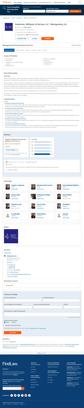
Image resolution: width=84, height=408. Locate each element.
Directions (9, 262)
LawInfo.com (70, 383)
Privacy (9, 404)
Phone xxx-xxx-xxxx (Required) (42, 304)
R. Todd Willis (15, 214)
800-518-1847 (12, 267)
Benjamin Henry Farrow (44, 185)
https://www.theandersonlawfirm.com (21, 274)
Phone (13, 322)
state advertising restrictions (28, 344)
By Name (33, 387)
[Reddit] (26, 395)
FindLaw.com (70, 367)
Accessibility (33, 369)
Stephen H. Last (16, 204)
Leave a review (14, 189)
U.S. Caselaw (50, 379)
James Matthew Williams (71, 185)
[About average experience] (37, 35)
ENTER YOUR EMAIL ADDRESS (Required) (12, 385)
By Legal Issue (34, 382)
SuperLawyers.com (71, 372)
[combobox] (34, 11)
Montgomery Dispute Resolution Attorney (15, 118)
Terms (4, 404)
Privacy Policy (42, 328)
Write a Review (27, 27)
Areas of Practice (9, 50)
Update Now (12, 341)
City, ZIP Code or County (52, 8)
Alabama (13, 17)
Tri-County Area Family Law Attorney (14, 108)
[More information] (36, 139)
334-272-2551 (17, 270)
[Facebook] (11, 395)
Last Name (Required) (48, 297)
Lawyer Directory (6, 17)
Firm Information (20, 50)
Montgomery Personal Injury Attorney (14, 103)
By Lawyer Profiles (35, 384)
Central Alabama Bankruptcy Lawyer (14, 113)
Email (7, 322)
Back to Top (42, 353)
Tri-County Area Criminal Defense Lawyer (15, 124)
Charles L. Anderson (17, 185)
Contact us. (15, 374)
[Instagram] (22, 395)
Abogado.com (70, 377)
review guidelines (16, 154)
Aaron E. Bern (15, 195)
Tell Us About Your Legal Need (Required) (14, 311)
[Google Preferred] (29, 395)
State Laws (50, 377)
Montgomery (19, 17)
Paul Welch (66, 204)
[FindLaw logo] (7, 2)
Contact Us (33, 371)
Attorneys (33, 50)
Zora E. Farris (41, 204)
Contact (45, 50)
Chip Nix (65, 214)
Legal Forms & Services (53, 367)
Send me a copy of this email (13, 325)
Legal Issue (26, 8)
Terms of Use (33, 328)
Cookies (21, 404)
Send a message (14, 272)
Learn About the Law (52, 375)
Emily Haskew (67, 195)
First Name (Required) (9, 297)
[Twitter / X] (18, 395)
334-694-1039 (12, 266)
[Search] (79, 2)
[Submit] (22, 388)
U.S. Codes (50, 382)
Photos (39, 50)
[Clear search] (67, 11)
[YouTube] (15, 395)
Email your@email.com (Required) (13, 304)
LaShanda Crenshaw (43, 195)
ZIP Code (66, 304)
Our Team (33, 367)
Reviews (28, 50)
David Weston (41, 214)
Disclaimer (15, 404)
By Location (33, 379)
